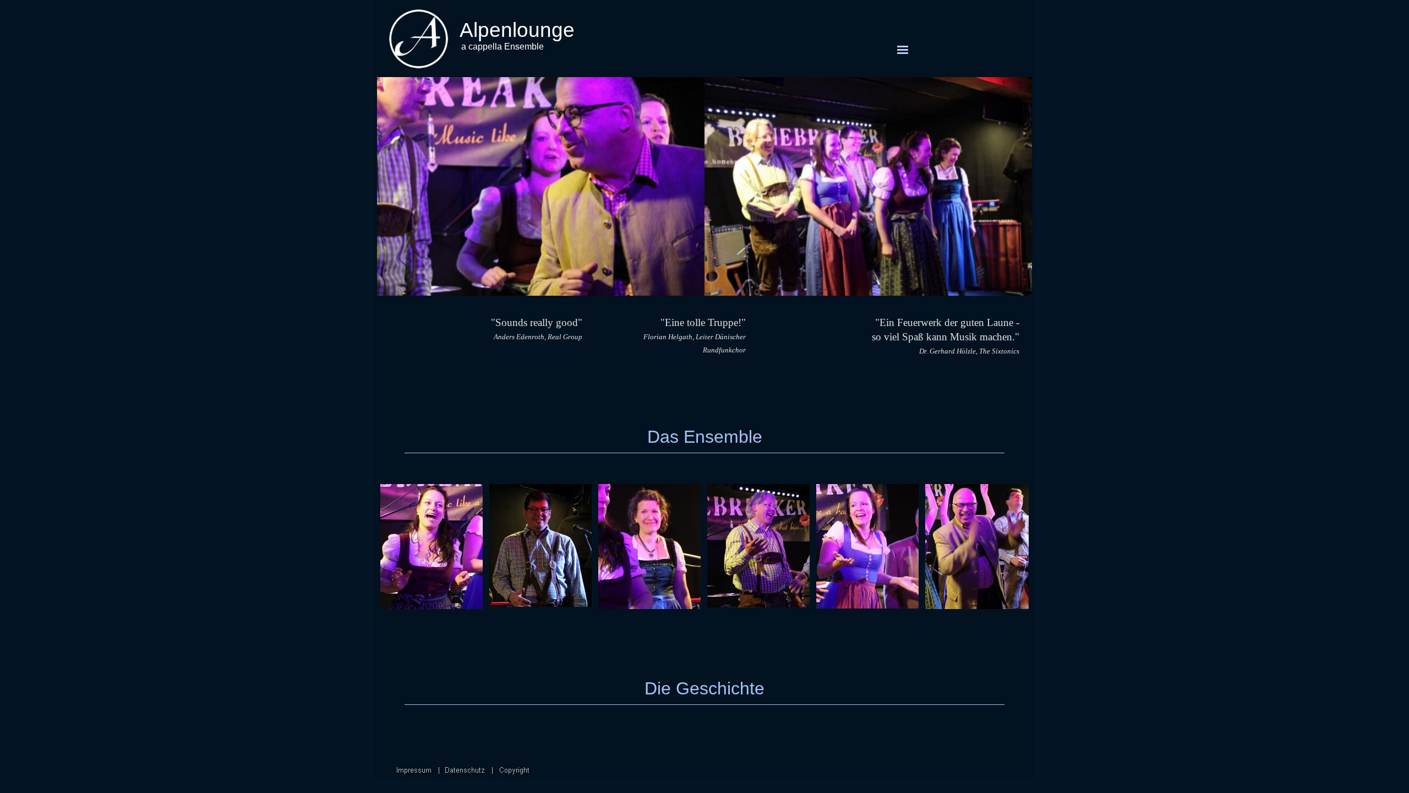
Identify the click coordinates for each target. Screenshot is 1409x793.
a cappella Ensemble (502, 46)
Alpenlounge (517, 29)
